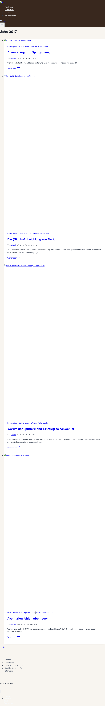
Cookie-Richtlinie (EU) (14, 668)
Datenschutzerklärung (14, 665)
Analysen (9, 7)
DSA (9, 613)
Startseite (9, 671)
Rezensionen (10, 15)
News (7, 13)
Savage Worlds (25, 233)
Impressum (9, 663)
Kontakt (8, 660)
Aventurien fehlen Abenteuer (27, 618)
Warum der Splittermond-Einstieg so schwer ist (40, 429)
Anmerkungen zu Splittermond (29, 52)
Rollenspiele (12, 46)
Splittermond (24, 46)
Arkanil (13, 58)
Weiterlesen (13, 68)
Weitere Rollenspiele (39, 46)
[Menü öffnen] (2, 24)
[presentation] (54, 40)
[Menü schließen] (0, 691)
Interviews (9, 10)
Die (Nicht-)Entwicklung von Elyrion (32, 239)
